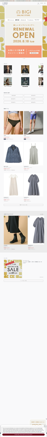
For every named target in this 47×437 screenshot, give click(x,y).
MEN (45, 3)
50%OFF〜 (13, 98)
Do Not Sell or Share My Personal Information (23, 434)
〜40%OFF (13, 95)
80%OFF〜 (33, 102)
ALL (38, 3)
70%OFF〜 (13, 102)
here (39, 430)
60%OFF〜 (33, 98)
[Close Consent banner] (45, 426)
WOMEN (41, 3)
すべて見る (41, 63)
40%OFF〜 (33, 95)
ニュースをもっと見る (23, 280)
